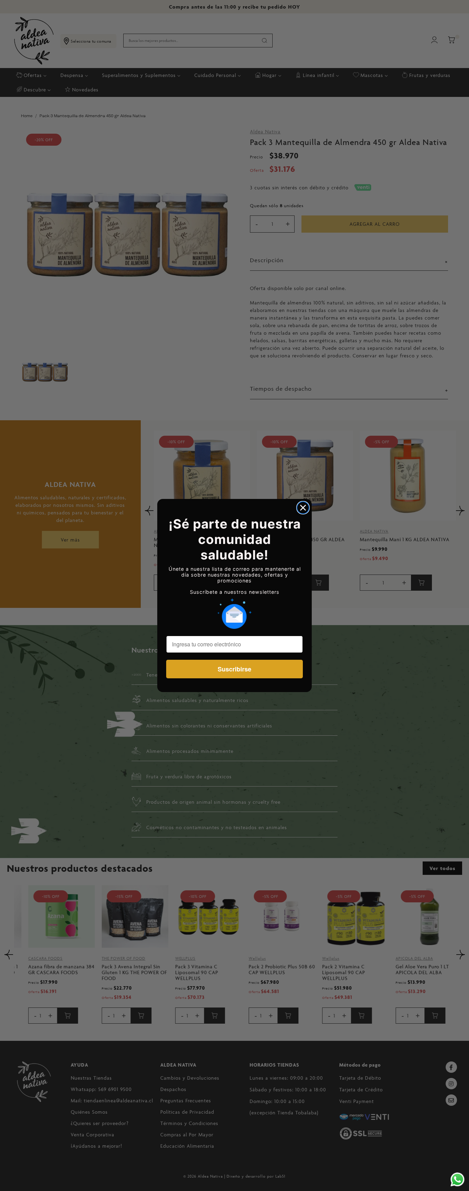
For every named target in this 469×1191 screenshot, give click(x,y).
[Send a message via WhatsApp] (457, 1179)
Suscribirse (234, 669)
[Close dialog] (303, 508)
